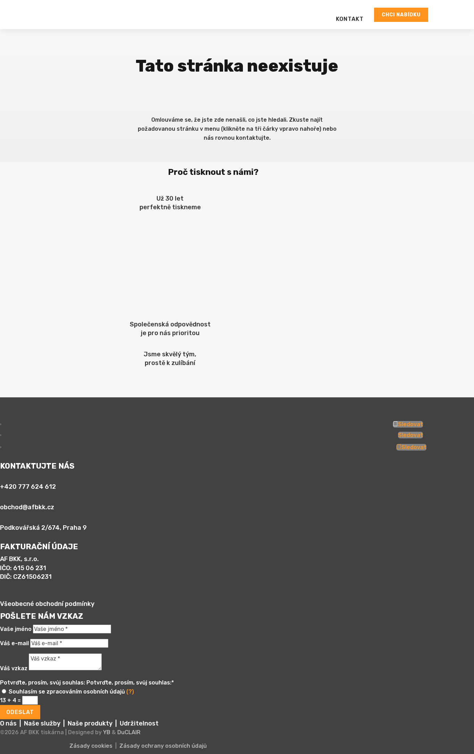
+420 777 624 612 (28, 486)
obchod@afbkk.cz (27, 507)
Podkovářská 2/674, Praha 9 (43, 528)
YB (106, 732)
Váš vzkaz (13, 668)
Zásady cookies (90, 746)
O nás (8, 723)
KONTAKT (350, 19)
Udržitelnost (139, 723)
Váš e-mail (14, 643)
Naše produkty (90, 723)
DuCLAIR (129, 732)
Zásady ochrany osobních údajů (163, 746)
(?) (130, 691)
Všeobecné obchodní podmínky (47, 604)
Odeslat (20, 712)
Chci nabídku (401, 15)
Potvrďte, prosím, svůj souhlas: (42, 682)
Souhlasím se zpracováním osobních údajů (71, 691)
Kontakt (105, 158)
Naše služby (42, 723)
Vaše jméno (16, 629)
